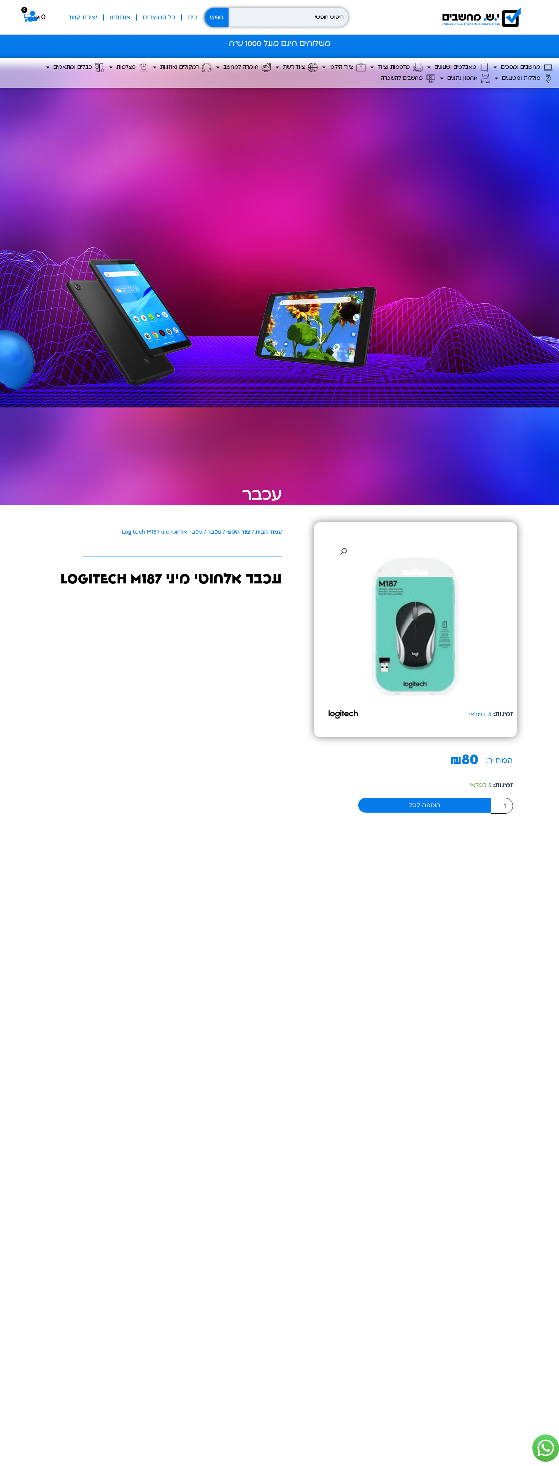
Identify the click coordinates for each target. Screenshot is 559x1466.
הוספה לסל (424, 805)
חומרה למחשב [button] (242, 67)
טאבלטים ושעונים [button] (457, 67)
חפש (216, 17)
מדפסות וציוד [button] (395, 67)
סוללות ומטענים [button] (522, 78)
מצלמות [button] (127, 67)
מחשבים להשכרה (403, 78)
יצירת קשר (82, 17)
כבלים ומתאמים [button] (74, 67)
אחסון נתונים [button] (464, 78)
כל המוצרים (159, 17)
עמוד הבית (269, 532)
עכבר (262, 495)
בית (192, 17)
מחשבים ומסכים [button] (522, 67)
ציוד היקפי (238, 532)
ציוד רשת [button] (295, 67)
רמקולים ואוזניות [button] (181, 67)
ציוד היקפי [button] (342, 67)
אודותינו (120, 17)
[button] (343, 551)
